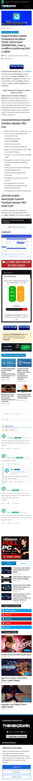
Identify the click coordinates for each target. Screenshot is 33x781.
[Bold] (3, 419)
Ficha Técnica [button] (8, 272)
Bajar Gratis (23, 327)
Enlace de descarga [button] (10, 276)
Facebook (8, 619)
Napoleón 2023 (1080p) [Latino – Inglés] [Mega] (14, 705)
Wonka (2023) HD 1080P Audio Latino (16, 654)
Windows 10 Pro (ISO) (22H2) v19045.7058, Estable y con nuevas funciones (22, 587)
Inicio (4, 28)
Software (9, 28)
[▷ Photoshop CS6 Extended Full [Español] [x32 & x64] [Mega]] (6, 570)
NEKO (5, 55)
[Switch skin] (24, 7)
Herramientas (6, 32)
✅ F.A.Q (23, 732)
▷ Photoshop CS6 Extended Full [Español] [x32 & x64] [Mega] (21, 570)
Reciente (24, 563)
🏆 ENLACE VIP (21, 294)
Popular (8, 563)
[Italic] (5, 419)
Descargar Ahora (15, 66)
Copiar (24, 309)
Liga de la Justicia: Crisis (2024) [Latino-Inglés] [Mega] (14, 679)
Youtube (8, 623)
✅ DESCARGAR (12, 294)
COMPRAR (25, 347)
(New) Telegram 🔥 (11, 610)
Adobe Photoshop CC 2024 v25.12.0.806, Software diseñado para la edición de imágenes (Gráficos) (22, 597)
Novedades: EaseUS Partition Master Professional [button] (13, 221)
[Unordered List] (7, 419)
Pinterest (8, 615)
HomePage (21, 227)
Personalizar (16, 772)
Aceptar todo (17, 767)
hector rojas (21, 471)
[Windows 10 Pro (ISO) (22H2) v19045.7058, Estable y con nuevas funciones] (6, 587)
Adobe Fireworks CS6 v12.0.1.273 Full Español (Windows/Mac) (24, 396)
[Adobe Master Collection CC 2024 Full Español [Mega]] (6, 579)
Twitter (7, 627)
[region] (16, 763)
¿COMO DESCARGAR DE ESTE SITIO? (17, 263)
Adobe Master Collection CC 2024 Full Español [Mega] (22, 578)
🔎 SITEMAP (16, 732)
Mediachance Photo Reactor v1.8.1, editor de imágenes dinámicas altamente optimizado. (8, 397)
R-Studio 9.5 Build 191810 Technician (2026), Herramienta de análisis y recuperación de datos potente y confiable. (23, 374)
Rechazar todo (16, 777)
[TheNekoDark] (8, 6)
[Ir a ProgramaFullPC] (16, 548)
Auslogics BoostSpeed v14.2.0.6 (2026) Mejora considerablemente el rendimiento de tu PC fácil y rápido (8, 373)
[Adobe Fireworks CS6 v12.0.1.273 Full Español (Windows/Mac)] (24, 388)
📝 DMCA (9, 732)
